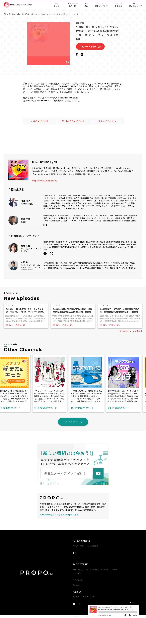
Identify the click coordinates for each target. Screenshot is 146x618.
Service (118, 5)
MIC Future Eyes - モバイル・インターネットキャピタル (44, 14)
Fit (86, 5)
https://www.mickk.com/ (44, 180)
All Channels (72, 5)
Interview (77, 573)
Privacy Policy (88, 596)
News (114, 569)
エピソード (74, 14)
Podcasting (78, 569)
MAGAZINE (80, 564)
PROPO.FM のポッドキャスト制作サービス (59, 514)
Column (105, 569)
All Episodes (92, 546)
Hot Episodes (92, 569)
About (135, 5)
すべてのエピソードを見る (129, 331)
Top (56, 5)
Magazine (101, 5)
